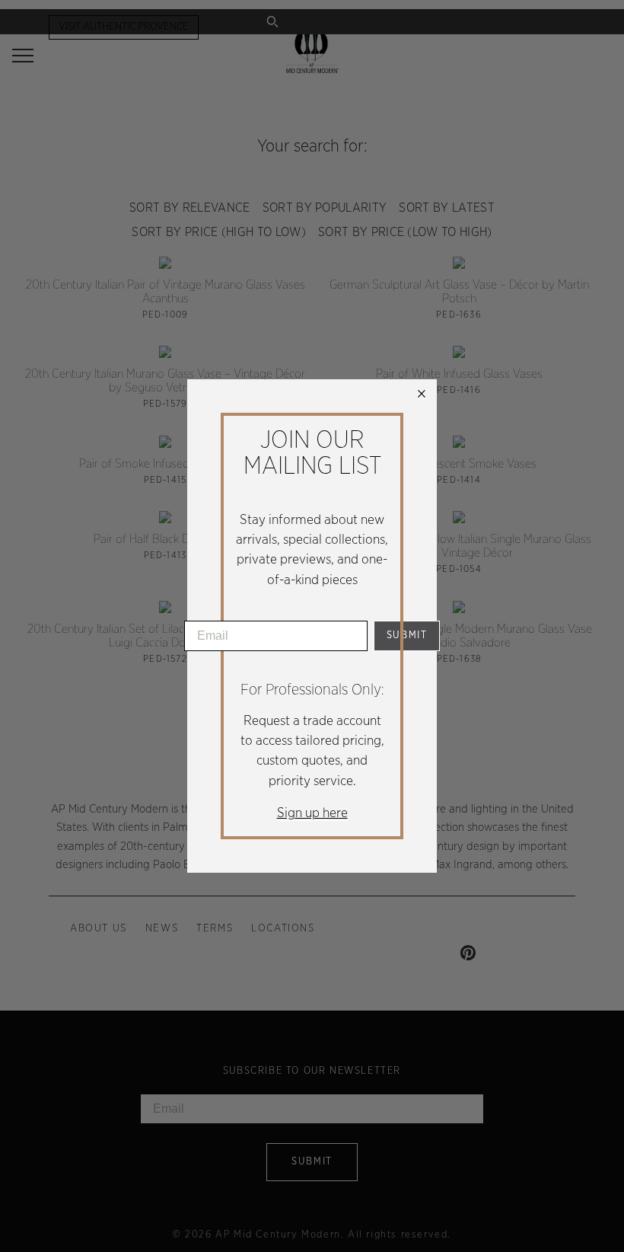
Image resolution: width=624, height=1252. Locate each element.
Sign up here (312, 813)
